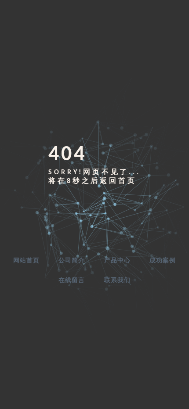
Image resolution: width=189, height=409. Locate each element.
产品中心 (117, 261)
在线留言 (71, 280)
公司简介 (71, 261)
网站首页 (26, 261)
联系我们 (117, 280)
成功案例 (162, 261)
